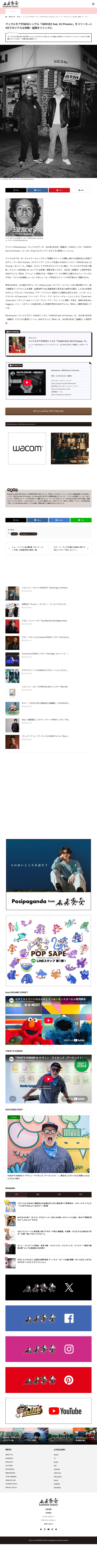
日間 (16, 1194)
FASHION (57, 1469)
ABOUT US (9, 1454)
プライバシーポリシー (48, 1520)
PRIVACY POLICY (11, 1487)
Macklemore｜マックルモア (29, 534)
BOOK (56, 1480)
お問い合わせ (48, 1524)
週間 (37, 1194)
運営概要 (48, 1509)
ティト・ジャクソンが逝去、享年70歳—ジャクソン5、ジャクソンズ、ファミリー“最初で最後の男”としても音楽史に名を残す (54, 1246)
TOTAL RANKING (11, 1476)
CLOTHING (9, 1465)
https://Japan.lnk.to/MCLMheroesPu (63, 383)
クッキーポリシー (48, 1516)
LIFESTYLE (57, 1473)
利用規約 (48, 1513)
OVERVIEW (9, 1458)
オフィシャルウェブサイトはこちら (48, 411)
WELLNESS (57, 1477)
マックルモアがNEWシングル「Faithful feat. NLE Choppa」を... (58, 341)
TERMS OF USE (10, 1480)
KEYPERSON (9, 1469)
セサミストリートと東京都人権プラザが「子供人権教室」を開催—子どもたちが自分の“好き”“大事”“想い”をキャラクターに (54, 1232)
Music (13, 11)
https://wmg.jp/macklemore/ (61, 394)
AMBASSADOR (10, 1473)
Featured (15, 534)
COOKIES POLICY (11, 1484)
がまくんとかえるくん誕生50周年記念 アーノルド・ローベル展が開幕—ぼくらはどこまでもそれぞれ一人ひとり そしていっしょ (54, 1260)
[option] (12, 1436)
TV (55, 1458)
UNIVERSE (57, 1487)
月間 (59, 1194)
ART (55, 1465)
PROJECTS (9, 1462)
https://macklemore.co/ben (60, 389)
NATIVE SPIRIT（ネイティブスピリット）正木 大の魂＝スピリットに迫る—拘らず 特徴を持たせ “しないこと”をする (54, 1218)
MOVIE (56, 1455)
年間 (80, 1194)
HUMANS (57, 1484)
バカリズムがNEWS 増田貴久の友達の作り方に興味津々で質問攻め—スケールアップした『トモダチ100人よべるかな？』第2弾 (54, 1204)
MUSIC (56, 1462)
